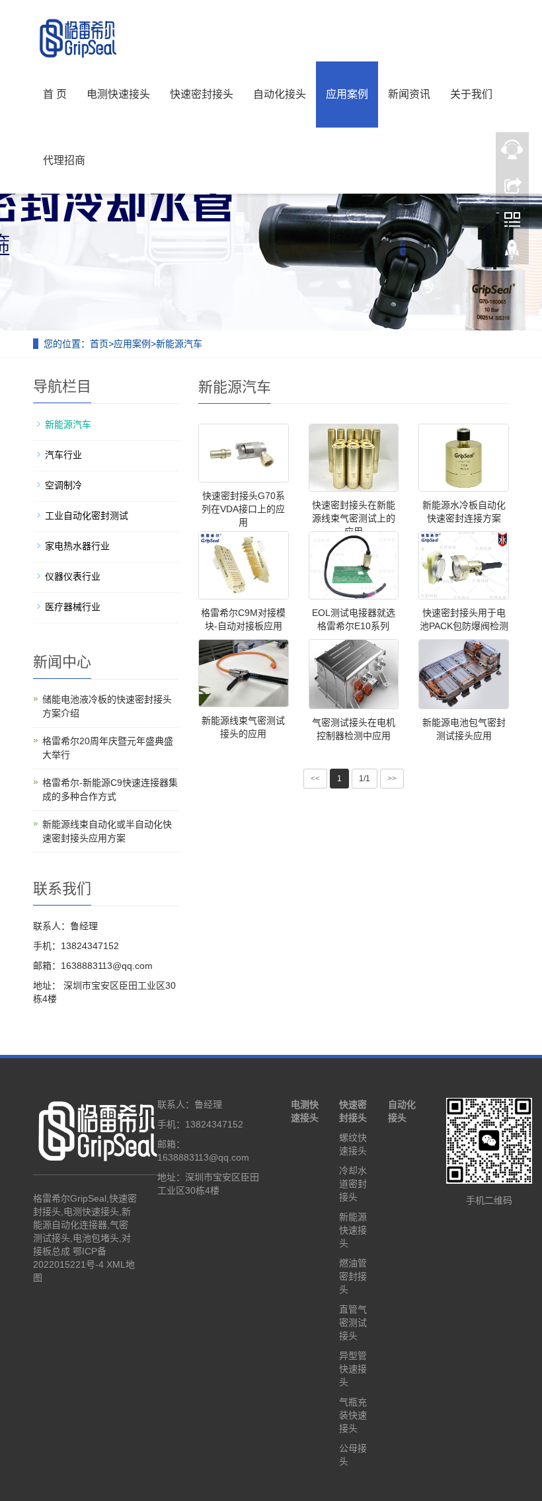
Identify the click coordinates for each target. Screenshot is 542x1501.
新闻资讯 (409, 94)
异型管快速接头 (353, 1368)
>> (392, 778)
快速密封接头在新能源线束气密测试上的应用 (353, 518)
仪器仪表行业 (72, 576)
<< (315, 778)
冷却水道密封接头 (353, 1183)
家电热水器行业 (77, 546)
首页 (99, 343)
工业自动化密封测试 (86, 515)
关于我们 (471, 94)
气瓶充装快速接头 (353, 1415)
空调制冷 (63, 485)
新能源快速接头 (353, 1230)
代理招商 (64, 160)
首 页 (55, 94)
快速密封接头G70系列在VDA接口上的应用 (243, 508)
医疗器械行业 (72, 606)
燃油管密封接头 (353, 1276)
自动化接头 (279, 94)
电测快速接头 (118, 94)
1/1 (364, 778)
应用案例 (347, 94)
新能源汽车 (179, 343)
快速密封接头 (201, 94)
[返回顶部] (512, 253)
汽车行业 (63, 454)
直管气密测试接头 (353, 1322)
